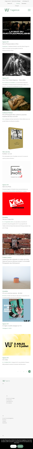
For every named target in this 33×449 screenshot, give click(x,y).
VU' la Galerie (9, 403)
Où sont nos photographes (7, 418)
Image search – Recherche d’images (12, 1)
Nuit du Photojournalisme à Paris (10, 44)
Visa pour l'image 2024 (8, 219)
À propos (4, 419)
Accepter (13, 446)
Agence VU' (5, 42)
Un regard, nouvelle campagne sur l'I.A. (12, 325)
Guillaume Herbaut (7, 113)
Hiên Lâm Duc (6, 152)
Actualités (5, 217)
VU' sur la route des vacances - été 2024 (12, 293)
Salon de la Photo (6, 186)
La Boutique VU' (9, 401)
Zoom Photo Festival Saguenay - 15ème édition (14, 80)
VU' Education (9, 399)
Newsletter (24, 3)
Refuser (20, 446)
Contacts (18, 3)
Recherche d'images (10, 398)
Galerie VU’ (9, 3)
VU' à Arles (5, 359)
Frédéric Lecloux (6, 257)
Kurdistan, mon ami (7, 153)
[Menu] (28, 10)
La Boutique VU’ (25, 1)
